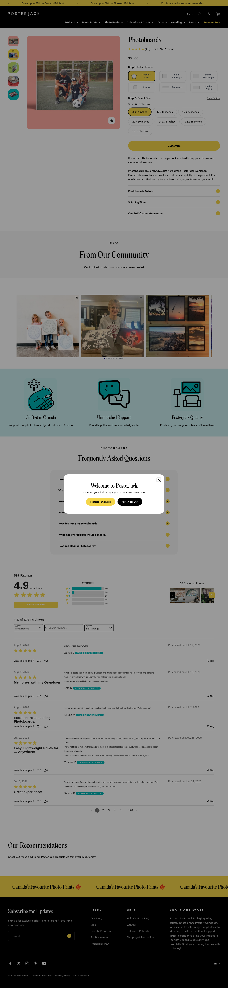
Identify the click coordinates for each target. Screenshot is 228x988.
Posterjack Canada (100, 501)
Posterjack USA (130, 501)
